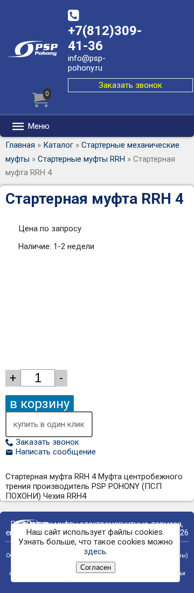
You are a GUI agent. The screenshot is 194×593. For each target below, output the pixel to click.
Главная (20, 145)
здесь (95, 551)
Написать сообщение (54, 452)
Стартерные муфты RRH (81, 159)
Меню (38, 126)
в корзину (40, 403)
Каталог (58, 145)
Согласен (95, 567)
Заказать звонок (130, 85)
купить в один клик (49, 424)
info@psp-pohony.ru (87, 63)
